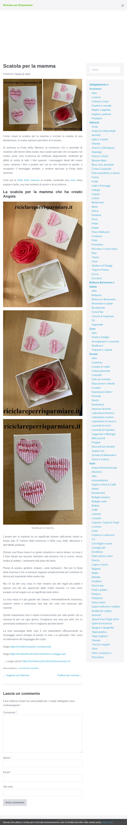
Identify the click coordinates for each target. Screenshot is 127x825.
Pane (95, 219)
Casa (92, 328)
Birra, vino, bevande (103, 164)
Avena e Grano (100, 156)
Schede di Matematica (104, 455)
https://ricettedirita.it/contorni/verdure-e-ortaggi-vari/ (38, 654)
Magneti (96, 568)
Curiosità (97, 375)
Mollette (96, 577)
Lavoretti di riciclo (101, 425)
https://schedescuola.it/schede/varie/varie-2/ (46, 661)
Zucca (95, 274)
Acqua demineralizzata (104, 467)
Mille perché (98, 438)
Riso (94, 253)
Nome (7, 758)
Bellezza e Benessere (104, 299)
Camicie (96, 97)
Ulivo (94, 648)
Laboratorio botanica (103, 413)
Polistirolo (97, 598)
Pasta (95, 223)
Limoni (95, 198)
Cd (93, 539)
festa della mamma (28, 180)
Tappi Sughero (100, 636)
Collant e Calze (100, 101)
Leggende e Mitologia (104, 434)
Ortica (95, 211)
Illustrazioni (98, 404)
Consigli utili (98, 547)
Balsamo (96, 295)
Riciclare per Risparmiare (18, 5)
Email (7, 772)
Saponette (97, 324)
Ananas (96, 143)
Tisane (95, 257)
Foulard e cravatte (102, 105)
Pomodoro (97, 244)
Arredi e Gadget (100, 337)
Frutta (95, 181)
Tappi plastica (99, 632)
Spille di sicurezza (102, 623)
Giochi (95, 400)
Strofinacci (97, 345)
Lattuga (96, 190)
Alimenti (94, 122)
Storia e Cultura (100, 459)
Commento (10, 712)
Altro (94, 93)
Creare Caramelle (101, 169)
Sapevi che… (99, 451)
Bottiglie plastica (101, 497)
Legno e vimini (100, 564)
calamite (96, 514)
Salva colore (98, 602)
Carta (95, 531)
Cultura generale (101, 371)
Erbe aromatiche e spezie (106, 173)
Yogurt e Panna (100, 269)
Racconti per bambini (103, 446)
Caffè (95, 510)
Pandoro (96, 215)
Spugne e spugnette (103, 627)
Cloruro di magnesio (103, 316)
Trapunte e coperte (102, 350)
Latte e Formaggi (101, 185)
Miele (95, 206)
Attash (95, 488)
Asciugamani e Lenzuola (105, 341)
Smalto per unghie (102, 611)
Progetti (96, 442)
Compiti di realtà (101, 366)
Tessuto (96, 640)
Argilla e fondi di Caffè (104, 484)
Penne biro (98, 585)
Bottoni (95, 505)
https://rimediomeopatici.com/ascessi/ (30, 646)
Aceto (95, 126)
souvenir (96, 615)
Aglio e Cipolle (100, 139)
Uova (95, 261)
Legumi (96, 194)
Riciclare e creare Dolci (104, 249)
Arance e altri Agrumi (103, 147)
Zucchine (97, 278)
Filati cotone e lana (102, 556)
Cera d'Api (97, 312)
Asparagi (97, 152)
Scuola (93, 354)
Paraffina (97, 581)
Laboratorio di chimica (104, 421)
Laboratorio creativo (103, 417)
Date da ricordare (101, 379)
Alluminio (97, 472)
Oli (93, 320)
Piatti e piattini (99, 590)
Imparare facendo (101, 409)
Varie (92, 463)
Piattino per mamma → (69, 675)
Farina (95, 177)
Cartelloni (97, 362)
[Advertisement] (63, 33)
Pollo (94, 240)
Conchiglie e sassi (102, 543)
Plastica (96, 594)
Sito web (8, 786)
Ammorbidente (100, 480)
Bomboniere (98, 493)
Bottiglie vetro (99, 501)
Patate (95, 228)
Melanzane (98, 202)
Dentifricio (97, 552)
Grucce (96, 560)
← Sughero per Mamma (16, 675)
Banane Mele (99, 160)
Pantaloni (97, 118)
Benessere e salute (102, 303)
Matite (95, 573)
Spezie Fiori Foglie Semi (105, 619)
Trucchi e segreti (101, 644)
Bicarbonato (98, 307)
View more (107, 822)
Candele (96, 518)
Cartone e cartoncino (103, 535)
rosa (72, 180)
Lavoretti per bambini (28, 668)
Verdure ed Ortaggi (102, 265)
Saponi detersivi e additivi (106, 606)
